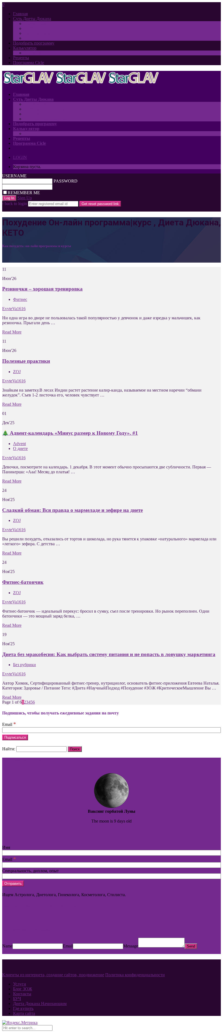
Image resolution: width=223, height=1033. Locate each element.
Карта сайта (24, 1013)
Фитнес (20, 299)
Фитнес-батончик (23, 582)
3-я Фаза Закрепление (44, 33)
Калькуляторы (37, 53)
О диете (20, 448)
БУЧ (17, 998)
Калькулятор (24, 48)
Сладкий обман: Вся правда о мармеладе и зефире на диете (72, 510)
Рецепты (21, 57)
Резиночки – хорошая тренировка (42, 289)
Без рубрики (24, 664)
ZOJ (17, 371)
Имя (6, 847)
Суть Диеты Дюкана (32, 18)
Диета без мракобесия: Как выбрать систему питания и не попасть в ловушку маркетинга (108, 654)
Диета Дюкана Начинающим (40, 1003)
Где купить (23, 1008)
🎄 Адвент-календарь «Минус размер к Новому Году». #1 (70, 433)
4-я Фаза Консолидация (45, 38)
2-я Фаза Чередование (44, 28)
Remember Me (24, 192)
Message (130, 946)
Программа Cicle (28, 62)
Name (7, 946)
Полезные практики (26, 361)
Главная (20, 13)
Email (9, 724)
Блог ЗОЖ (22, 989)
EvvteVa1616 (14, 308)
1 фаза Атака (35, 23)
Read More (11, 332)
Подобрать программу (33, 43)
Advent (19, 443)
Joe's (217, 826)
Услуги (19, 984)
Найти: (8, 749)
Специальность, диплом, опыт (30, 870)
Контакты (22, 993)
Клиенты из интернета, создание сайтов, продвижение (53, 974)
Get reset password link (100, 204)
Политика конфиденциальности (135, 974)
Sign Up (24, 198)
